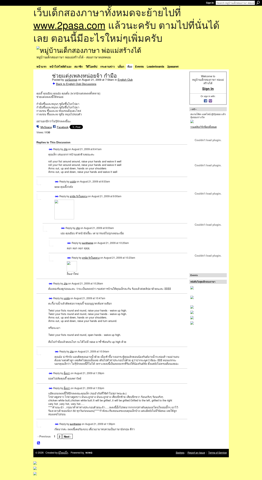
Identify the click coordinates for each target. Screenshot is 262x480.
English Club (125, 80)
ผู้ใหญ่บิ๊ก (63, 452)
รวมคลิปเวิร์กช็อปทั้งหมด (203, 126)
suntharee (87, 242)
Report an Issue (196, 452)
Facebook (63, 127)
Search (258, 3)
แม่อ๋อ (73, 181)
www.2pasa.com (69, 25)
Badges (180, 452)
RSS (39, 443)
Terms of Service (217, 452)
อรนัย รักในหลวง (78, 196)
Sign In (210, 2)
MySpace (46, 127)
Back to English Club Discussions (76, 84)
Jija (66, 149)
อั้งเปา (67, 373)
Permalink (51, 149)
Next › (67, 436)
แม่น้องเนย (71, 80)
